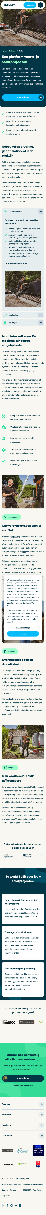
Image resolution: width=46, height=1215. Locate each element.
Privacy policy (15, 1190)
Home (4, 51)
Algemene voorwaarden (11, 1184)
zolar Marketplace (22, 1179)
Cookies (5, 1190)
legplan (14, 536)
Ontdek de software (14, 263)
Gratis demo (30, 5)
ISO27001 (27, 1190)
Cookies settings (23, 627)
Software (13, 51)
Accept (23, 634)
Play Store (6, 1196)
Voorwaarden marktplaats (32, 1184)
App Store (37, 1190)
